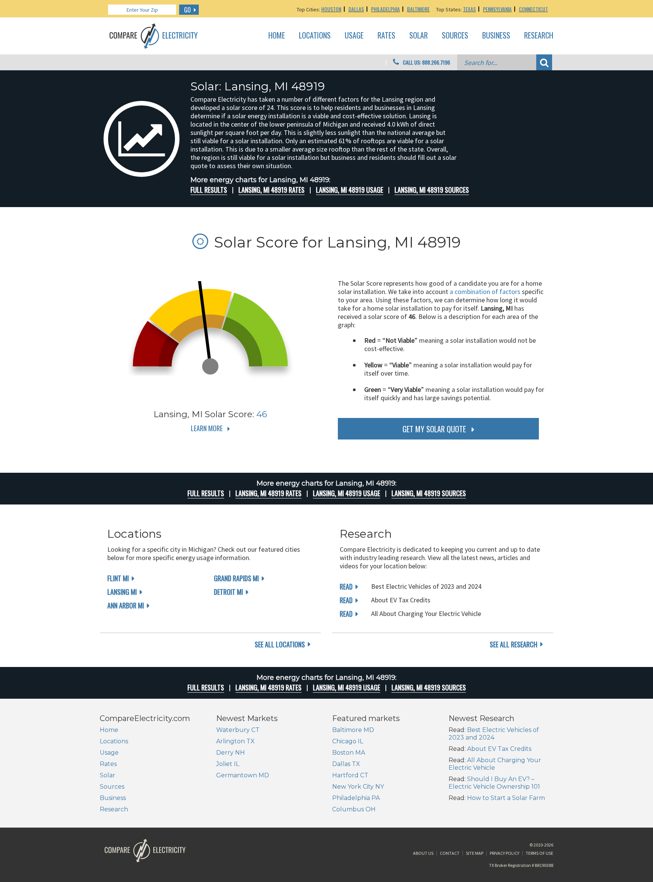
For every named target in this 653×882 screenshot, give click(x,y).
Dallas (356, 9)
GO (187, 9)
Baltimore (418, 9)
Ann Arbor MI (125, 605)
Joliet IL (227, 763)
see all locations (280, 644)
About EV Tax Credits (499, 748)
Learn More (207, 428)
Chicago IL (347, 741)
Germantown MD (242, 775)
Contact (450, 853)
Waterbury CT (238, 729)
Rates (386, 35)
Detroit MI (228, 592)
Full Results (208, 190)
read (346, 586)
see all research (513, 644)
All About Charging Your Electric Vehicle (495, 764)
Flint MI (118, 578)
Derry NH (230, 752)
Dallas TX (346, 763)
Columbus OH (354, 809)
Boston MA (348, 752)
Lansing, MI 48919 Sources (432, 190)
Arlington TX (235, 741)
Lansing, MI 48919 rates (271, 190)
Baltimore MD (353, 729)
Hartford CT (350, 775)
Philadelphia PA (356, 798)
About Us (423, 853)
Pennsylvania (497, 9)
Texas (469, 9)
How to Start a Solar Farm (506, 798)
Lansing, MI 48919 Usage (349, 190)
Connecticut (533, 9)
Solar (418, 35)
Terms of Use (539, 853)
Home (276, 35)
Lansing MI (122, 592)
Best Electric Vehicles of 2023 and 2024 (494, 733)
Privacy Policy (504, 853)
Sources (455, 35)
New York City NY (358, 786)
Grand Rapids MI (236, 578)
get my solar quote (434, 429)
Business (496, 35)
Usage (354, 35)
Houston (331, 9)
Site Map (474, 853)
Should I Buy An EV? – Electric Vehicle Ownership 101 (494, 782)
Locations (315, 35)
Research (538, 35)
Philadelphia (385, 9)
